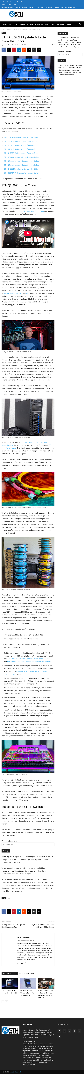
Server (15, 24)
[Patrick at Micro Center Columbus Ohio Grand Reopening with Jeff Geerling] (46, 983)
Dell (27, 293)
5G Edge (22, 24)
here (52, 1060)
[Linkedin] (6, 1)
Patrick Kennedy (8, 45)
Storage (30, 24)
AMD (20, 293)
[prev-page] (3, 1001)
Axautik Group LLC (15, 1072)
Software (60, 24)
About (31, 7)
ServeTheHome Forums (68, 7)
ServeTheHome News (7, 7)
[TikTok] (14, 1)
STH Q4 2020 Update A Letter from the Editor (21, 165)
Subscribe (56, 7)
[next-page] (6, 1001)
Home (3, 29)
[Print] (34, 50)
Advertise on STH (29, 1041)
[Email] (29, 50)
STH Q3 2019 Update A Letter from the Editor (21, 145)
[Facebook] (3, 1)
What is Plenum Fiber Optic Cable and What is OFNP (29, 659)
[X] (17, 1)
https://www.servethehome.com (26, 940)
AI (10, 24)
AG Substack (39, 7)
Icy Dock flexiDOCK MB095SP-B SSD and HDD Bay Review (43, 926)
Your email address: (9, 841)
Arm (16, 293)
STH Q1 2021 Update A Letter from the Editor (21, 169)
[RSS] (10, 1)
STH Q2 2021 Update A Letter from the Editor (21, 173)
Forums (5, 24)
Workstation (49, 24)
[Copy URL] (39, 50)
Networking (39, 24)
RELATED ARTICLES (10, 973)
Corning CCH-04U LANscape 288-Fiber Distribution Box (14, 926)
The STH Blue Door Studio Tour (31, 211)
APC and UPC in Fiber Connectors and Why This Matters (29, 662)
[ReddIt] (24, 50)
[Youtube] (21, 1)
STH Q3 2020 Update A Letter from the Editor (21, 161)
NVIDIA (6, 293)
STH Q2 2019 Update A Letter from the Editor (21, 141)
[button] (79, 24)
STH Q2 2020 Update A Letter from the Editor (21, 157)
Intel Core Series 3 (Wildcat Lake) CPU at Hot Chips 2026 (27, 993)
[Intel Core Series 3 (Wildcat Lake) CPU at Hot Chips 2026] (28, 983)
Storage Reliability (21, 7)
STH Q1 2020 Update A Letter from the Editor (21, 153)
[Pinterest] (14, 50)
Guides (69, 24)
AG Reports (49, 7)
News (9, 29)
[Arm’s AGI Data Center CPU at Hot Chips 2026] (10, 983)
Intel (12, 293)
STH (9, 898)
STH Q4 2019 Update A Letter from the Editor (21, 149)
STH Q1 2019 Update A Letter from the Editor (21, 137)
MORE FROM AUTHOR (26, 973)
